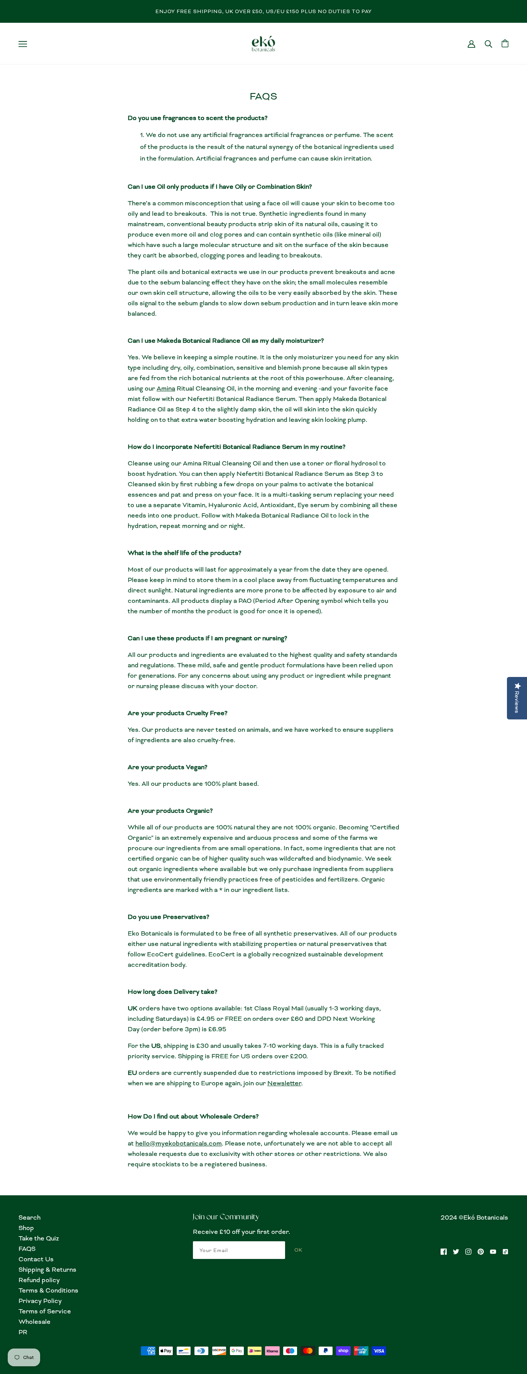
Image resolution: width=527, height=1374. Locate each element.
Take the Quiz (39, 1238)
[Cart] (505, 43)
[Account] (471, 43)
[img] (443, 1250)
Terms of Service (45, 1311)
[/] (263, 43)
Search (30, 1217)
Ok (298, 1250)
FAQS (27, 1249)
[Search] (488, 43)
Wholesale (35, 1322)
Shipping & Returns (47, 1270)
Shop (26, 1228)
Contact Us (36, 1259)
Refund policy (39, 1280)
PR (23, 1332)
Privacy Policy (40, 1301)
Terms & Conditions (48, 1290)
